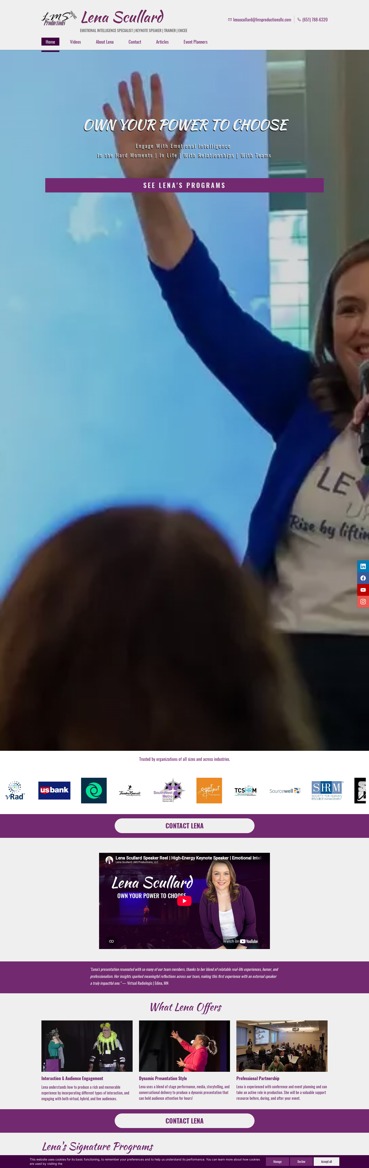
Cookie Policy (72, 1163)
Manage (277, 1161)
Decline (301, 1161)
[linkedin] (363, 566)
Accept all (326, 1161)
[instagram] (363, 602)
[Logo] (59, 19)
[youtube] (363, 590)
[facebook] (363, 578)
